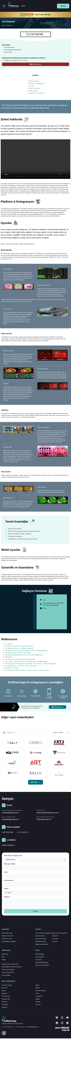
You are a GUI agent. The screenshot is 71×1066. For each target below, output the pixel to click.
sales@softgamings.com (10, 813)
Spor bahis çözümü (41, 941)
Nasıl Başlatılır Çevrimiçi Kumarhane (12, 966)
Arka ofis (54, 941)
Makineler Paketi (40, 936)
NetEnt (37, 985)
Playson (38, 987)
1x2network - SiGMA (11, 668)
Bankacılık (55, 936)
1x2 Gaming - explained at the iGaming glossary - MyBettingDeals (26, 661)
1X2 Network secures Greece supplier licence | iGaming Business (26, 650)
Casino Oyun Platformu (8, 969)
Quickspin (4, 1001)
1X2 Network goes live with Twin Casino (18, 653)
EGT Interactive (6, 996)
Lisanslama (55, 938)
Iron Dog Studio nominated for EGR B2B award (20, 659)
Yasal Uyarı (39, 959)
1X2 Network (9, 644)
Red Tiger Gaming (41, 990)
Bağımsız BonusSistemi (42, 944)
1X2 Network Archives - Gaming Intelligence (19, 648)
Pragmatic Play (6, 999)
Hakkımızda (5, 954)
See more (34, 782)
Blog (3, 957)
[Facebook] (57, 1017)
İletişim (63, 6)
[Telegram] (67, 1023)
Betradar (38, 1001)
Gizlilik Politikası (40, 954)
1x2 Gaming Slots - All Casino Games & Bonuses (21, 666)
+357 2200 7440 (7, 832)
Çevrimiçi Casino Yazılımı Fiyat (10, 964)
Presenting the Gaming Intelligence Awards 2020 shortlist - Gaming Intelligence (30, 664)
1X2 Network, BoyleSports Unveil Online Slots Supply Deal (24, 655)
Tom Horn (38, 1004)
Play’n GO (4, 987)
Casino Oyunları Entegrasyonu (44, 933)
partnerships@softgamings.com (47, 813)
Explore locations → (9, 845)
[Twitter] (62, 1017)
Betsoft (4, 990)
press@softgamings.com (10, 819)
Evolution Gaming (6, 985)
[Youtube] (67, 1017)
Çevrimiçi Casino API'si (8, 972)
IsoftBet (38, 999)
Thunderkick (39, 996)
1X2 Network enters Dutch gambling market (19, 646)
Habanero (4, 1007)
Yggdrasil (4, 993)
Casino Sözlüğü (6, 975)
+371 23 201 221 (23, 832)
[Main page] (14, 4)
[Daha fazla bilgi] (12, 742)
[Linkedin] (57, 1023)
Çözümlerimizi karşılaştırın (9, 941)
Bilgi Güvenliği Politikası (42, 962)
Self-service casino (7, 938)
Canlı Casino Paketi (41, 938)
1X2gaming (8, 657)
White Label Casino (7, 933)
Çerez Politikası (40, 957)
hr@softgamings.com (44, 819)
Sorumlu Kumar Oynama (42, 965)
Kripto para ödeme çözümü (59, 933)
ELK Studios (5, 1004)
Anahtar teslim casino (8, 936)
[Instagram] (62, 1023)
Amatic (37, 993)
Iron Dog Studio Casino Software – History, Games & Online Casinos (27, 670)
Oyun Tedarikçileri (7, 25)
